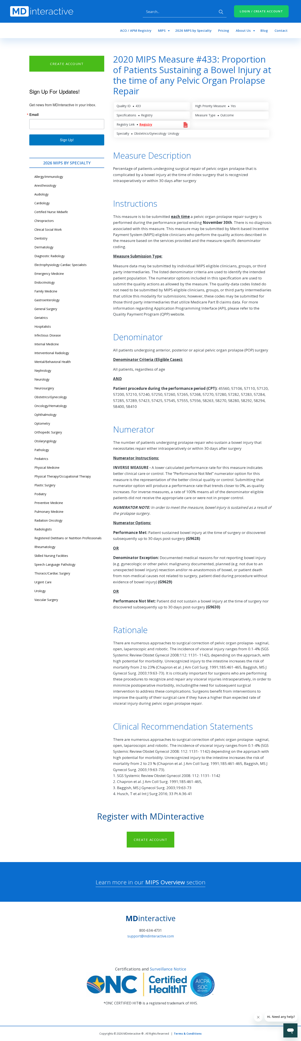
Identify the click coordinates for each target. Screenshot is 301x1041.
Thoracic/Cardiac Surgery (52, 573)
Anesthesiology (45, 185)
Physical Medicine (46, 467)
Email (34, 114)
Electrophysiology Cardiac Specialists (60, 265)
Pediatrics (41, 459)
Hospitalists (42, 326)
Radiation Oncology (48, 520)
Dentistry (40, 238)
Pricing (223, 30)
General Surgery (45, 309)
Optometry (42, 423)
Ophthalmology (45, 415)
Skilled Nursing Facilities (51, 556)
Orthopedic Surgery (48, 432)
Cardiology (42, 203)
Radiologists (43, 529)
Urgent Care (43, 582)
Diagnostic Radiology (49, 256)
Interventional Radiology (51, 353)
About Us (243, 30)
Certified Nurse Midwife (51, 212)
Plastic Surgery (44, 485)
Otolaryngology (45, 441)
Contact (281, 30)
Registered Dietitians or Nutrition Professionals (68, 538)
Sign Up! (67, 139)
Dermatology (43, 247)
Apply (221, 11)
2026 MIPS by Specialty (193, 30)
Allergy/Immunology (48, 177)
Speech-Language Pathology (54, 564)
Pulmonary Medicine (48, 511)
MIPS (161, 30)
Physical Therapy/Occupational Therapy (62, 476)
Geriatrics (41, 318)
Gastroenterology (46, 300)
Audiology (41, 194)
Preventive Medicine (48, 503)
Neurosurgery (44, 388)
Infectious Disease (47, 335)
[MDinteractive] (41, 11)
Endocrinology (44, 282)
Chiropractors (44, 221)
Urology (40, 591)
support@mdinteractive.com (150, 936)
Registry (145, 124)
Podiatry (40, 494)
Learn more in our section (150, 882)
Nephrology (42, 370)
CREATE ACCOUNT (67, 63)
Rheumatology (44, 547)
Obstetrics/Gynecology (50, 397)
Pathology (41, 450)
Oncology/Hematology (50, 406)
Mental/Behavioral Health (52, 362)
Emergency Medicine (49, 273)
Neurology (41, 379)
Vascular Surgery (46, 600)
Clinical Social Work (48, 229)
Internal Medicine (46, 344)
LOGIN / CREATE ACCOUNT (261, 11)
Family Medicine (45, 291)
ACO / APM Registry (135, 30)
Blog (264, 30)
